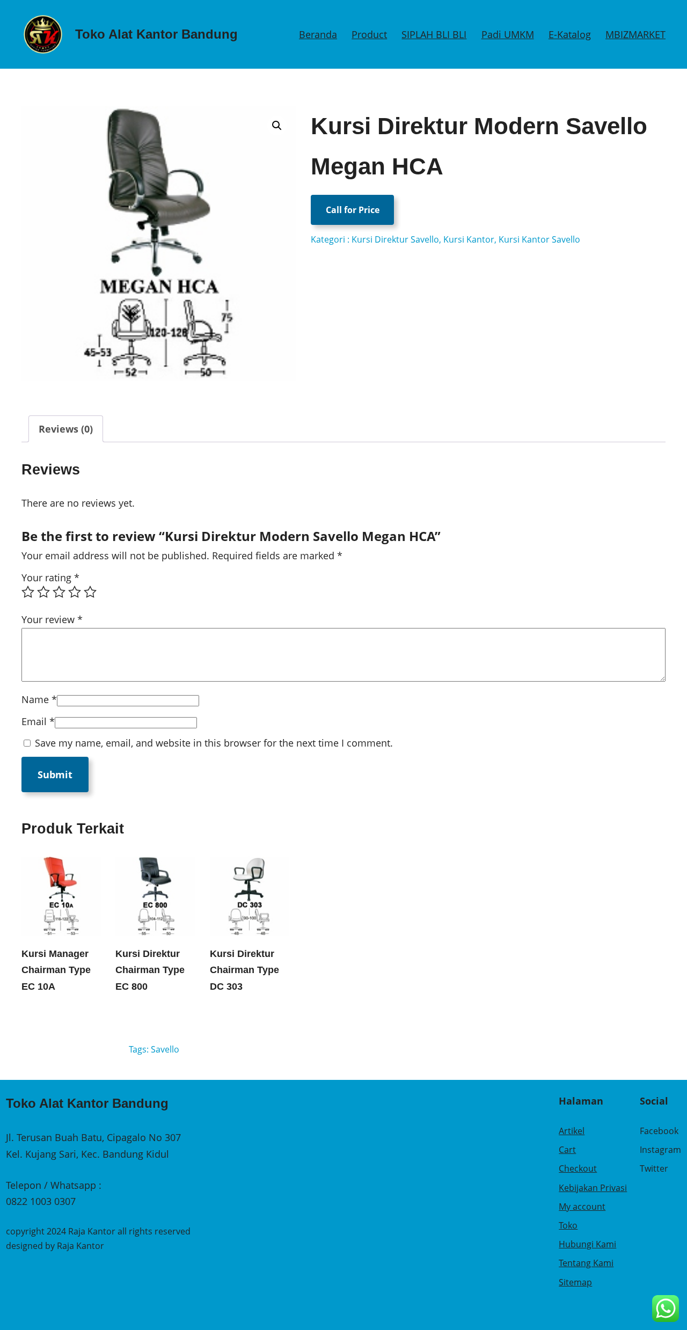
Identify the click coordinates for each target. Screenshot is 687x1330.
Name (39, 699)
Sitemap (575, 1282)
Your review (52, 619)
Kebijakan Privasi (593, 1188)
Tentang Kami (586, 1263)
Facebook (659, 1131)
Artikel (571, 1131)
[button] (277, 125)
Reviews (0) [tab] (66, 428)
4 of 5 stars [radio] (74, 592)
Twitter (654, 1168)
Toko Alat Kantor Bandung (156, 34)
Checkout (578, 1168)
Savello (165, 1049)
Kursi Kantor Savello (539, 239)
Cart (567, 1150)
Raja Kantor (80, 1246)
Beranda (318, 34)
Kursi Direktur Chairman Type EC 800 (150, 970)
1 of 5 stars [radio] (27, 592)
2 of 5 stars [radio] (43, 592)
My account (582, 1206)
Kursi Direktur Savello (395, 239)
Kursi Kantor (468, 239)
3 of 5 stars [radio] (59, 592)
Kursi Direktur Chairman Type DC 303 (244, 970)
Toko (568, 1225)
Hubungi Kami (587, 1244)
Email (38, 721)
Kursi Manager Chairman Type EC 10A (56, 970)
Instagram (660, 1150)
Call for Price (352, 210)
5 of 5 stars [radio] (90, 592)
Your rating (50, 577)
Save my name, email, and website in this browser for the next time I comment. (214, 742)
